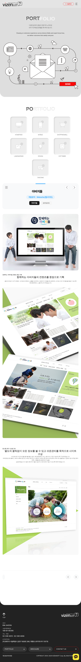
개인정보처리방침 (7, 656)
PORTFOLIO (9, 649)
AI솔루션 (69, 4)
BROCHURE (35, 649)
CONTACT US (61, 649)
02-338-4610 (8, 636)
